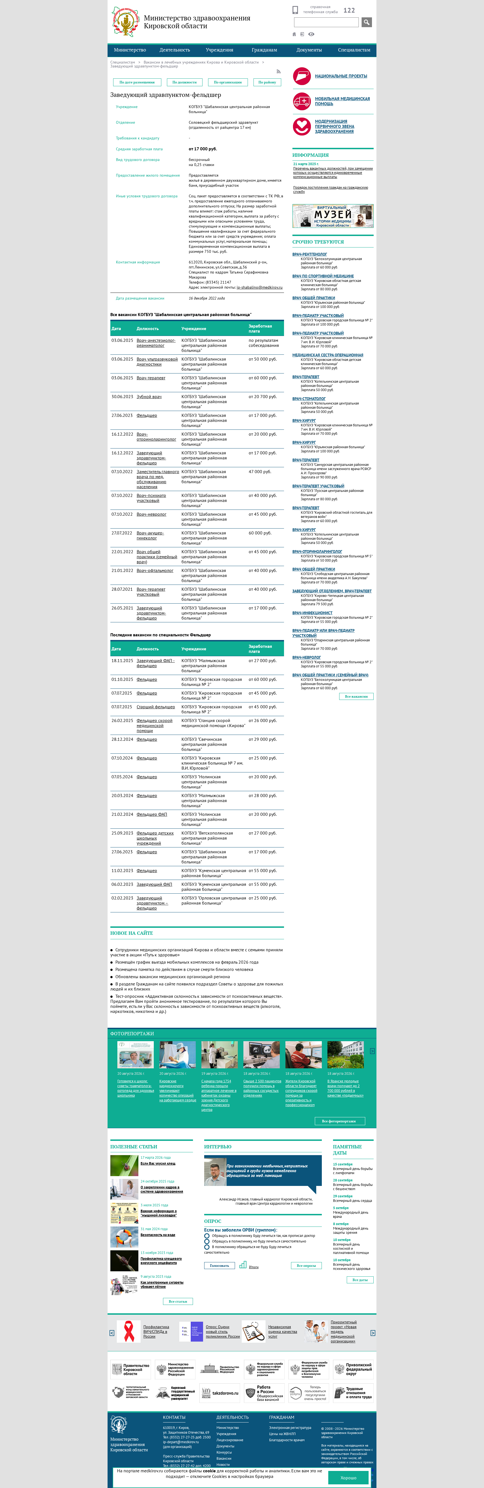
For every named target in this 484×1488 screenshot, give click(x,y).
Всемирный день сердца (352, 1200)
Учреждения (219, 50)
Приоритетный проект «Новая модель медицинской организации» (344, 1331)
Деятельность (175, 50)
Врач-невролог (151, 514)
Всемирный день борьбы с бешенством (353, 1186)
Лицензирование (230, 1440)
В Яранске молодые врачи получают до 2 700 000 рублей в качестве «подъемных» (345, 1088)
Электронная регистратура (290, 1427)
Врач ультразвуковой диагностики (157, 361)
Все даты (360, 1280)
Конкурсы (224, 1452)
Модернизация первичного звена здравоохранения (334, 126)
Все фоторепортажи (339, 1121)
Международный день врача (350, 1214)
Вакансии (224, 1458)
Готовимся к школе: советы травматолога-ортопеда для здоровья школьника (135, 1088)
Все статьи (178, 1301)
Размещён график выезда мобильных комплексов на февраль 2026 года (187, 962)
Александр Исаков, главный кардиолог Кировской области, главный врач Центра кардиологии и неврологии (266, 1201)
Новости (223, 1464)
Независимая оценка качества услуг (282, 1331)
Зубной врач (149, 396)
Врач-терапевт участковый (151, 591)
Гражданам (264, 50)
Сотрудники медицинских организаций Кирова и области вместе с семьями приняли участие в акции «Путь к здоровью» (196, 952)
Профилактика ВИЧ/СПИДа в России (156, 1331)
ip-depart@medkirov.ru (181, 1442)
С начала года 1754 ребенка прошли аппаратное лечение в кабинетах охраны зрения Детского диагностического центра (218, 1095)
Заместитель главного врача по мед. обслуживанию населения (158, 479)
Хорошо (349, 1477)
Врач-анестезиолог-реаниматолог (156, 342)
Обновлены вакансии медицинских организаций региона (172, 976)
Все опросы (306, 1265)
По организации (228, 82)
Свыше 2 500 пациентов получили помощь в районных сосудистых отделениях (262, 1088)
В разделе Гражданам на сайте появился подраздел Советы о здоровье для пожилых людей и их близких (196, 986)
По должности (185, 82)
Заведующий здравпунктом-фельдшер (151, 458)
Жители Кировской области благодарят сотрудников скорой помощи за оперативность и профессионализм (301, 1093)
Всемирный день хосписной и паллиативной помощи (351, 1248)
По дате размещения (137, 82)
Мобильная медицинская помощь (342, 101)
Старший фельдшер (156, 706)
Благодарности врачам (286, 1440)
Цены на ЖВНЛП (282, 1433)
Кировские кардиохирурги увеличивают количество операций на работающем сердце (177, 1090)
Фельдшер (147, 415)
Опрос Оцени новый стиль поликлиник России (223, 1331)
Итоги (254, 1267)
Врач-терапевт (151, 377)
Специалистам (354, 50)
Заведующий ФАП (154, 884)
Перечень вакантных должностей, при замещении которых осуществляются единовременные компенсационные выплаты (333, 172)
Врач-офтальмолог (155, 570)
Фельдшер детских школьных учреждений (155, 838)
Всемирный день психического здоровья (351, 1266)
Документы (309, 50)
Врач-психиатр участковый (151, 497)
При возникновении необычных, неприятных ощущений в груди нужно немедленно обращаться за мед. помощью (267, 1170)
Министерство (130, 50)
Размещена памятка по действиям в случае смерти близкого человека (184, 969)
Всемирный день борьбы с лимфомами (353, 1170)
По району (267, 82)
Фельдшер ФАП (152, 814)
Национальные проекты (341, 76)
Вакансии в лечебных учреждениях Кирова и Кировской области (201, 62)
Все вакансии (356, 696)
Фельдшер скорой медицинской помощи (155, 725)
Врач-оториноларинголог (156, 436)
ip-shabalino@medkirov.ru (260, 287)
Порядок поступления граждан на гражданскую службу (330, 189)
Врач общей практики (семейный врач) (157, 556)
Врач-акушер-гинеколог (150, 535)
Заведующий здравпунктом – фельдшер (152, 903)
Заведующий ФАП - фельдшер (156, 663)
